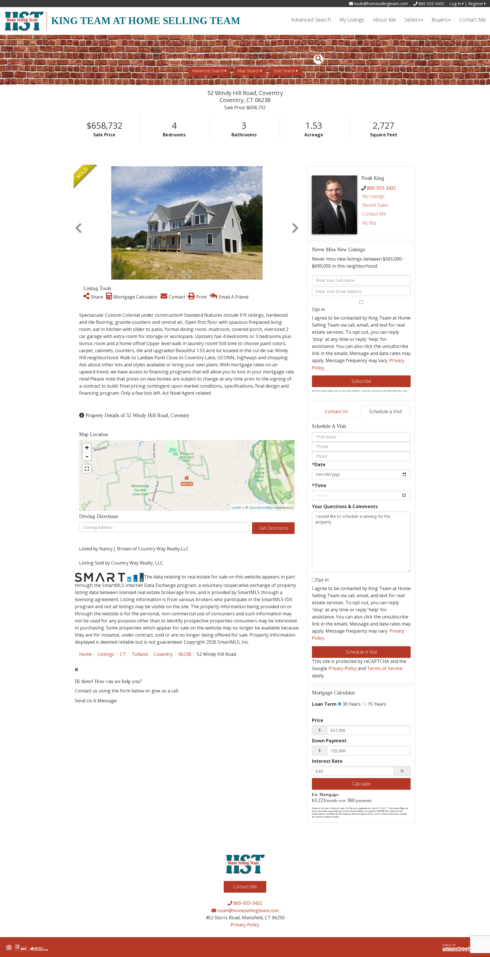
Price (317, 720)
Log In (455, 3)
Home (85, 654)
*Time (319, 485)
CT (123, 654)
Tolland (140, 654)
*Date (319, 464)
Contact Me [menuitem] (472, 19)
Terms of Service (385, 668)
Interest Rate (327, 761)
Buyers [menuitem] (440, 19)
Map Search (248, 70)
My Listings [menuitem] (351, 19)
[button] (315, 59)
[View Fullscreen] (87, 468)
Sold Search (284, 70)
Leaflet (237, 507)
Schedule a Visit (385, 411)
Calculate (361, 784)
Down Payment (329, 741)
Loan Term (324, 704)
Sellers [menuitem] (412, 19)
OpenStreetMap (261, 507)
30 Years (351, 704)
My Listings (373, 196)
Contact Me (374, 214)
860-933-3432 (430, 3)
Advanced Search (208, 70)
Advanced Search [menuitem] (311, 19)
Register (476, 3)
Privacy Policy (342, 668)
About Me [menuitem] (384, 19)
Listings (106, 654)
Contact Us (336, 411)
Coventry (163, 654)
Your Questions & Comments (345, 506)
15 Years (376, 704)
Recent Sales (375, 205)
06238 (184, 654)
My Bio (369, 223)
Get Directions (273, 528)
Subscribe (361, 381)
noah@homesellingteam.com (380, 3)
